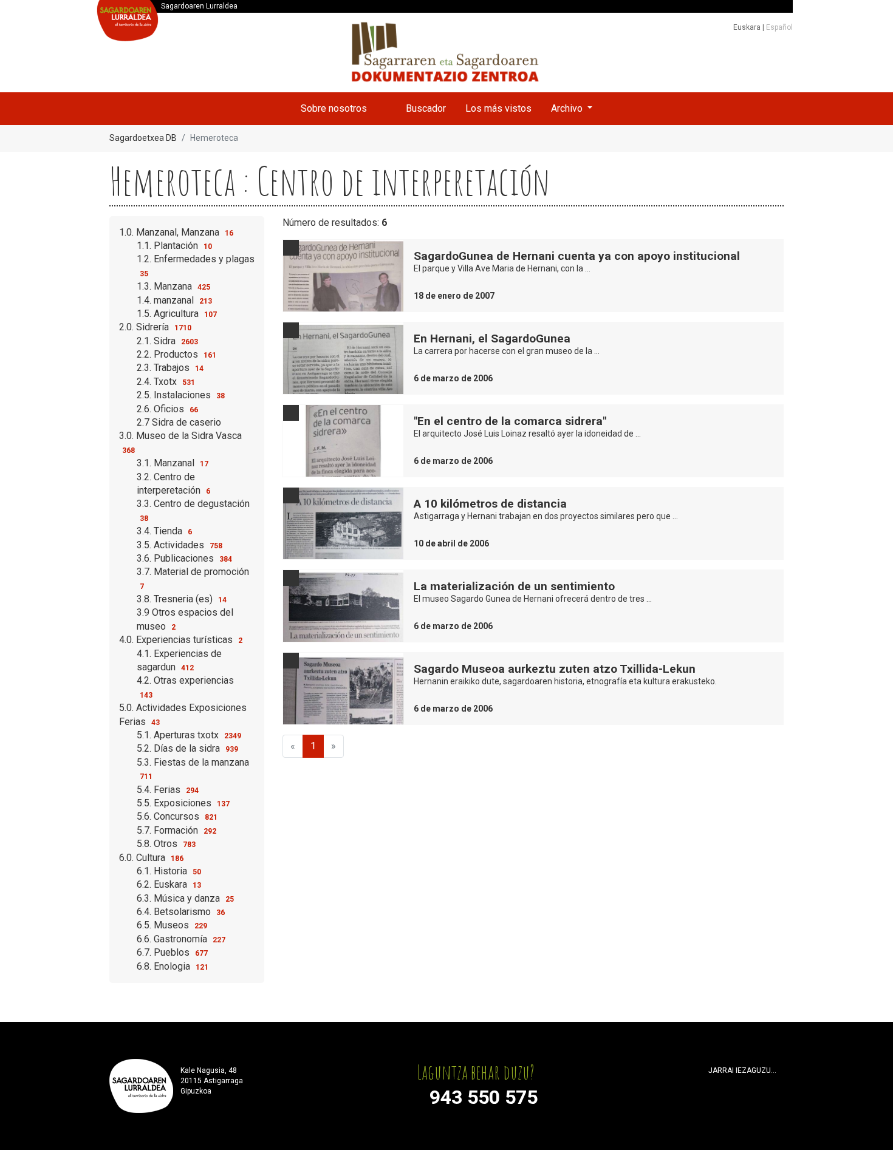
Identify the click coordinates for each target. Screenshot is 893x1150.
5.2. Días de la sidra (187, 748)
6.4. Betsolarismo (181, 911)
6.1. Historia (169, 871)
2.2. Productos (176, 354)
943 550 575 (483, 1097)
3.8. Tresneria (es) (182, 599)
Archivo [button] (568, 108)
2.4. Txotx (166, 381)
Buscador (426, 108)
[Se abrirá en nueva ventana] (713, 1086)
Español (779, 27)
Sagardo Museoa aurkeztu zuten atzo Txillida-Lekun (555, 669)
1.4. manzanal (174, 300)
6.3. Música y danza (185, 898)
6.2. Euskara (169, 884)
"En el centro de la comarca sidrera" (510, 421)
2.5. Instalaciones (181, 395)
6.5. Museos (172, 925)
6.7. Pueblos (172, 952)
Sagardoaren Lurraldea (199, 6)
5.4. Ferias (168, 789)
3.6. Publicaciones (184, 558)
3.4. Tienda (164, 531)
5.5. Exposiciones (183, 803)
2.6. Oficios (167, 409)
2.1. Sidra (167, 341)
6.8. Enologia (172, 966)
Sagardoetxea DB (143, 138)
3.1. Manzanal (172, 463)
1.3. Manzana (173, 286)
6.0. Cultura (151, 857)
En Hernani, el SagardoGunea (492, 338)
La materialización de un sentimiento (514, 586)
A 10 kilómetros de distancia (490, 504)
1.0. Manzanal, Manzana (176, 232)
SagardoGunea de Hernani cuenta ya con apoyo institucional (577, 256)
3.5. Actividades (179, 545)
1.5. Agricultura (177, 313)
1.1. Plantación (174, 245)
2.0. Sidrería (155, 327)
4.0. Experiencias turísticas (180, 639)
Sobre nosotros (334, 108)
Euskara (747, 27)
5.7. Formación (176, 830)
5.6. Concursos (177, 816)
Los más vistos (498, 108)
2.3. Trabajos (170, 367)
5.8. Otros (166, 843)
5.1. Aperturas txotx (189, 735)
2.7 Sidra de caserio (179, 422)
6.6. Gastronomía (181, 939)
